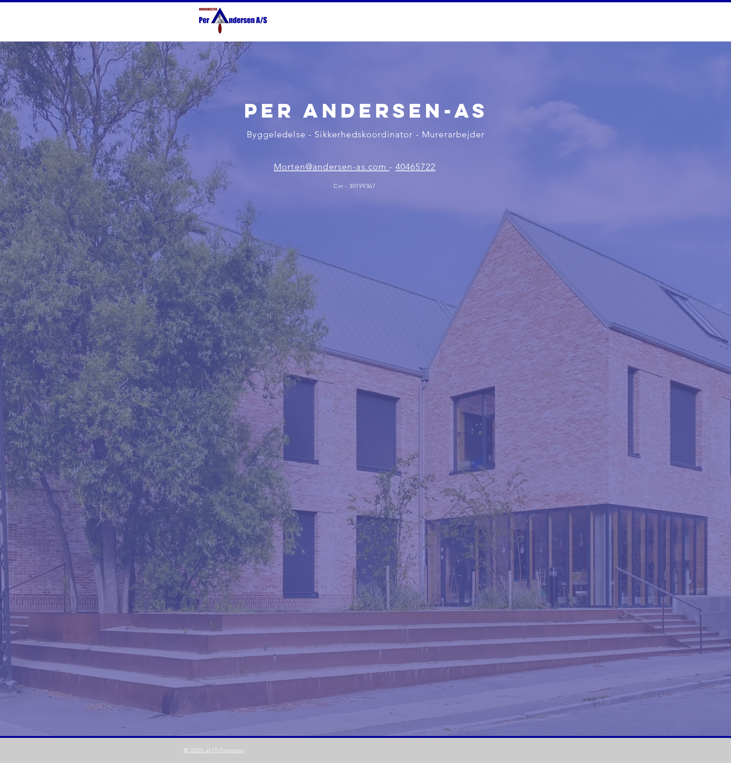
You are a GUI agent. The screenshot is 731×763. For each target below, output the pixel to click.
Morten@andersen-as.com (331, 167)
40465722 (416, 167)
